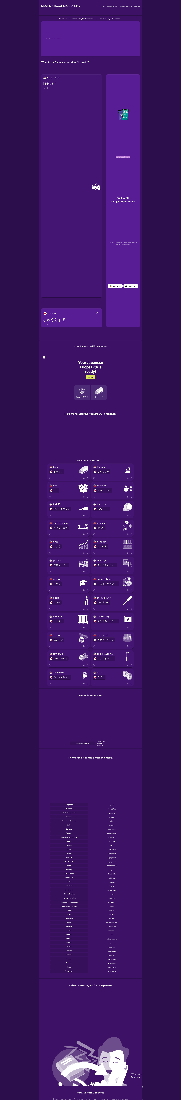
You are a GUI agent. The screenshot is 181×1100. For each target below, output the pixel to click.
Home (64, 19)
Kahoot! (122, 6)
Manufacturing (104, 19)
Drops (103, 6)
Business (129, 6)
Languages (110, 6)
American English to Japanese (83, 19)
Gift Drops (136, 6)
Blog (116, 6)
